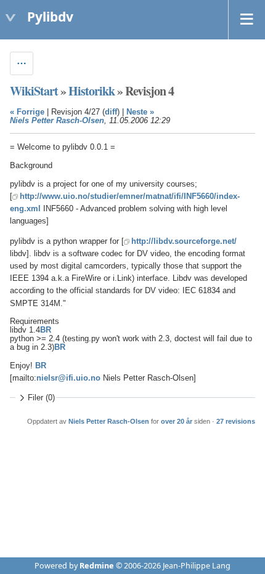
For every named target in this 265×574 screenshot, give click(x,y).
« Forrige (27, 112)
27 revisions (235, 421)
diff (111, 112)
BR (45, 330)
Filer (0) (41, 398)
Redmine (97, 565)
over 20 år (176, 421)
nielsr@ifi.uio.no (68, 378)
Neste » (140, 112)
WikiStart (34, 91)
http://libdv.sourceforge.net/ (184, 241)
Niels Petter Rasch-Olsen (57, 120)
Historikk (91, 91)
